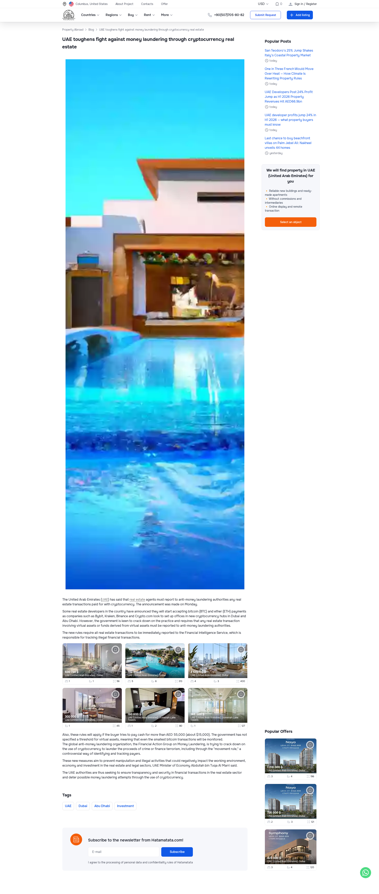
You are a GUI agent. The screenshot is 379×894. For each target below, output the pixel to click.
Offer (164, 4)
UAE (105, 599)
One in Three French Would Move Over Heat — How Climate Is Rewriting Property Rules (289, 73)
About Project (124, 4)
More (165, 15)
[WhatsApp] (365, 872)
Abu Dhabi (102, 806)
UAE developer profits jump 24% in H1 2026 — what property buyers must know (290, 120)
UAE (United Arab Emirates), (81, 675)
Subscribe (177, 852)
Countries (88, 15)
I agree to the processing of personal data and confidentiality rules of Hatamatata (140, 862)
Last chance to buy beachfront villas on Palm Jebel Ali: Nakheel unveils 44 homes (288, 143)
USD (261, 4)
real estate (137, 599)
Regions (112, 15)
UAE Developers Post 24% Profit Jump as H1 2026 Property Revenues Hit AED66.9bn (289, 97)
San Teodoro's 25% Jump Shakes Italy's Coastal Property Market (289, 52)
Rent (147, 15)
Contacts (147, 4)
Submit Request (265, 15)
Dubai (100, 675)
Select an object (290, 222)
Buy (131, 15)
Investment (125, 806)
